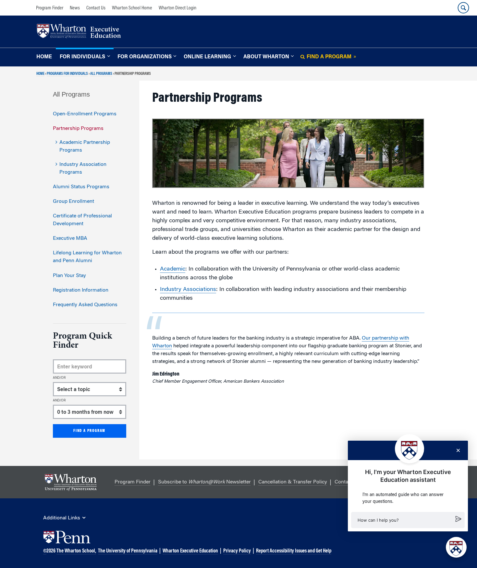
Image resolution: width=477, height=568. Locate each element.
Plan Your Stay (69, 275)
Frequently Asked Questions (85, 304)
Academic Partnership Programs (84, 146)
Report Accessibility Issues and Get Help (293, 551)
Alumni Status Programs (81, 187)
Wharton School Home (132, 8)
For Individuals (82, 57)
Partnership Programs (78, 128)
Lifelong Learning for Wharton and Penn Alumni (87, 256)
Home (44, 57)
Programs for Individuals (67, 74)
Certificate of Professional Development (82, 220)
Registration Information (80, 290)
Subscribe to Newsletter (204, 482)
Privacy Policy (237, 551)
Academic (172, 269)
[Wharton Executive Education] (82, 32)
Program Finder (49, 8)
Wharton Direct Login (177, 8)
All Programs (101, 74)
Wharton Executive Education (190, 551)
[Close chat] (458, 450)
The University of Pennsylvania (127, 551)
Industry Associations (188, 290)
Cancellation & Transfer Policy (292, 482)
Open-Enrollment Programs (84, 114)
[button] (408, 520)
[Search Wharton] (463, 8)
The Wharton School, (76, 551)
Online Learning (207, 57)
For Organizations (144, 57)
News (75, 8)
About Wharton (266, 57)
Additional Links (61, 518)
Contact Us (95, 8)
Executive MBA (70, 238)
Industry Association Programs (82, 168)
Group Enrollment (73, 201)
